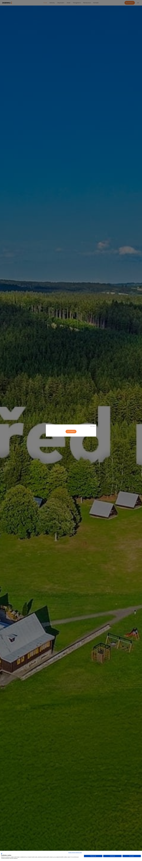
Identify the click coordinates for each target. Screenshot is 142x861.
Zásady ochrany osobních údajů (75, 852)
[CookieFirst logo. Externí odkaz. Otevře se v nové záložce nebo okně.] (1, 853)
